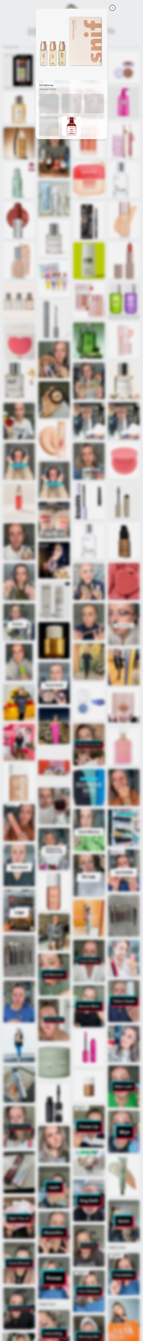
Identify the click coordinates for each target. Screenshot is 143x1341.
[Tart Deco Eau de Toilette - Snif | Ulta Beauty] (48, 126)
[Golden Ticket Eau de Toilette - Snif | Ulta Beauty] (71, 103)
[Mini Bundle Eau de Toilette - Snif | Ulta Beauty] (48, 103)
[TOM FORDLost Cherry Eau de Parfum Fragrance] (71, 126)
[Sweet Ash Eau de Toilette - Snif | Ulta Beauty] (94, 103)
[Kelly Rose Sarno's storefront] (112, 7)
